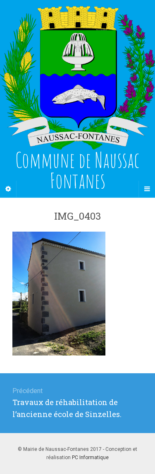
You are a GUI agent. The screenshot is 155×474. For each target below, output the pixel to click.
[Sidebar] (8, 189)
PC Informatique (90, 457)
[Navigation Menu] (146, 189)
